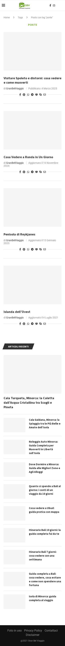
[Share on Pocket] (36, 94)
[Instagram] (54, 5)
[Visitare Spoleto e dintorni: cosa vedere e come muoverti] (32, 51)
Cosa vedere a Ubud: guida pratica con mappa (44, 510)
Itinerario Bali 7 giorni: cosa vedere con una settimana (43, 555)
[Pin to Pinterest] (24, 94)
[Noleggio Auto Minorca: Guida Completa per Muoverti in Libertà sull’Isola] (14, 447)
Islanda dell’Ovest (17, 312)
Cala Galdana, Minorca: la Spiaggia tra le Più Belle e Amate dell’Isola (44, 423)
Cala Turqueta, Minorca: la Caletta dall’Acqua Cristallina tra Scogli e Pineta (29, 402)
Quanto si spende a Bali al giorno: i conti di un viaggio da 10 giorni (45, 489)
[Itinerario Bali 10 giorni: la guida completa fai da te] (14, 535)
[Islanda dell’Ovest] (32, 285)
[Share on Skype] (40, 94)
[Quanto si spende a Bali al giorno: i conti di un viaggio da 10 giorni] (14, 491)
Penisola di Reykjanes (19, 234)
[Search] (61, 5)
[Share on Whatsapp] (28, 94)
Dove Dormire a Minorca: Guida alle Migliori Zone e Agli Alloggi (44, 468)
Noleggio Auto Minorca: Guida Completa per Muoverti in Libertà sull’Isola (43, 447)
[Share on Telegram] (32, 94)
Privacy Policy (33, 630)
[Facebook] (50, 5)
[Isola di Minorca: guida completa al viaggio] (14, 601)
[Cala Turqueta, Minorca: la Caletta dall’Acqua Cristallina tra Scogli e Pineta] (32, 374)
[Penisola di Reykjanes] (32, 207)
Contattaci (51, 630)
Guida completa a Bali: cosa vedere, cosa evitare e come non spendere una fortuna (45, 579)
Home (7, 17)
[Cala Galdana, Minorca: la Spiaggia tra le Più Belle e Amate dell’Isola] (14, 425)
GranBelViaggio (15, 88)
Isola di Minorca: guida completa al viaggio (42, 598)
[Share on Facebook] (20, 94)
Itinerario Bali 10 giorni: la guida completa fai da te (45, 531)
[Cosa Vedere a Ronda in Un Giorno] (32, 130)
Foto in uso (14, 630)
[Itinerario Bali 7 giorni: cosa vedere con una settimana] (14, 557)
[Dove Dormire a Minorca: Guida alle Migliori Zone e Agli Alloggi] (14, 469)
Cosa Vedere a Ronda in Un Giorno (28, 157)
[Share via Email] (44, 94)
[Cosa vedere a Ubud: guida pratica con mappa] (14, 513)
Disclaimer (32, 635)
